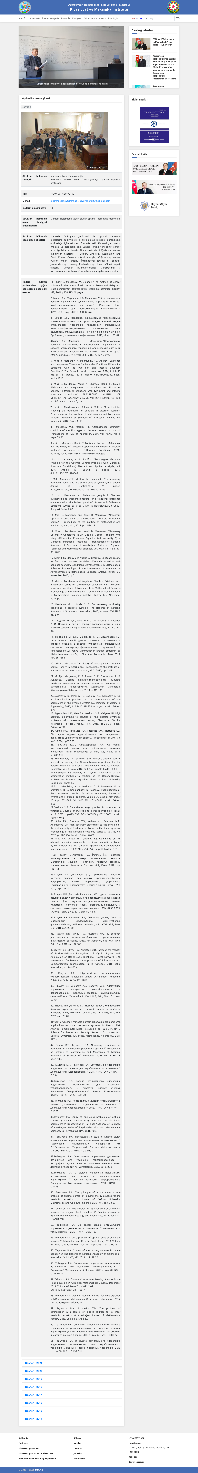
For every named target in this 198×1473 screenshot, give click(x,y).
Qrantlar (78, 1448)
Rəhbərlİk (65, 18)
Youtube (133, 1456)
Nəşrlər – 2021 (33, 1363)
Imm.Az (23, 18)
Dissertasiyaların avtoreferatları (36, 1453)
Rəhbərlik (23, 1438)
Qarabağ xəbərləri (142, 30)
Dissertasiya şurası (29, 1448)
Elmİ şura (76, 18)
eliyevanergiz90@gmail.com (94, 200)
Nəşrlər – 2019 (33, 1378)
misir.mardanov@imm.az (63, 200)
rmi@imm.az (135, 1443)
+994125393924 (136, 1438)
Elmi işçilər (113, 18)
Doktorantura (90, 18)
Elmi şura (23, 1443)
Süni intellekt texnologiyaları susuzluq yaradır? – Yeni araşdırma (71, 83)
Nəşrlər (77, 1443)
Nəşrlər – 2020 (33, 1370)
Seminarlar (79, 1458)
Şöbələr (77, 1438)
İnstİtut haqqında (50, 18)
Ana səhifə (35, 18)
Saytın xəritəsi (136, 1462)
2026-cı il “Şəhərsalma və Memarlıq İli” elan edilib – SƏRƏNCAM (163, 42)
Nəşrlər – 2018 (33, 1386)
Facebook (134, 1451)
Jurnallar (78, 1453)
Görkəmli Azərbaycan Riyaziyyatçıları (38, 1458)
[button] (26, 57)
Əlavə (101, 18)
